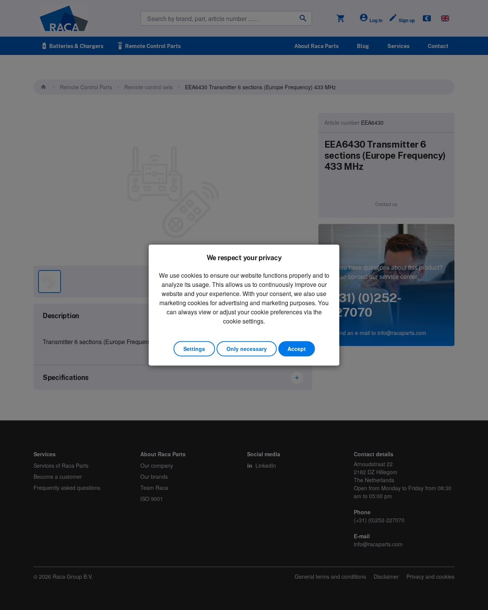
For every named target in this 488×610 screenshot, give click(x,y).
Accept (296, 348)
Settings (194, 348)
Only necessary (246, 348)
